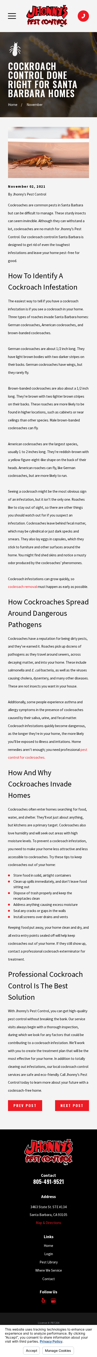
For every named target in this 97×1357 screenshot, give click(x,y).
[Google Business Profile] (53, 1300)
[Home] (47, 16)
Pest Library (49, 1262)
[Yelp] (43, 1300)
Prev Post (25, 1105)
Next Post (72, 1105)
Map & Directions (48, 1222)
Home (48, 1245)
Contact (48, 1279)
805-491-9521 (48, 1182)
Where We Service (48, 1270)
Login (48, 1254)
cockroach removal (22, 586)
